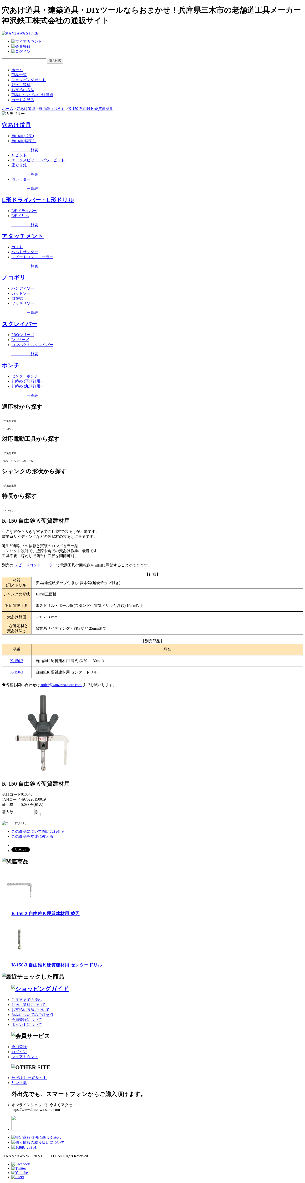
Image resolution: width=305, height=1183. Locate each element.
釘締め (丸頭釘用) (26, 386)
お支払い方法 (22, 90)
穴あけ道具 (26, 109)
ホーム (17, 70)
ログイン (19, 1052)
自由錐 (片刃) (22, 136)
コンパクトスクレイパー (32, 345)
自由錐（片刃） (52, 109)
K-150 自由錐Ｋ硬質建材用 (90, 109)
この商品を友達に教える (32, 836)
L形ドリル (20, 216)
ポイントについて (26, 1025)
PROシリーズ (22, 335)
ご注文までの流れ (26, 1000)
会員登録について (26, 1020)
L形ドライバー (24, 211)
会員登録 (19, 1047)
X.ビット (19, 155)
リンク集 (19, 1083)
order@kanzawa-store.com (61, 685)
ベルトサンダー (24, 252)
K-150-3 (16, 672)
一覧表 (24, 150)
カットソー (20, 293)
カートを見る (22, 100)
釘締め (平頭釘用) (26, 381)
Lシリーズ (20, 340)
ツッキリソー (22, 303)
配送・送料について (28, 1005)
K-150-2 (16, 661)
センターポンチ (24, 376)
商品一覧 (19, 75)
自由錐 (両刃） (23, 141)
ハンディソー (22, 288)
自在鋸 (17, 298)
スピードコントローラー (32, 257)
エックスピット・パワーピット (38, 160)
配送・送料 (20, 85)
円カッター (20, 179)
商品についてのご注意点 (32, 95)
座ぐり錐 (19, 165)
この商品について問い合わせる (38, 831)
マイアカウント (24, 1057)
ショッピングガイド (28, 80)
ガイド (17, 247)
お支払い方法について (30, 1010)
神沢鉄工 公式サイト (29, 1078)
